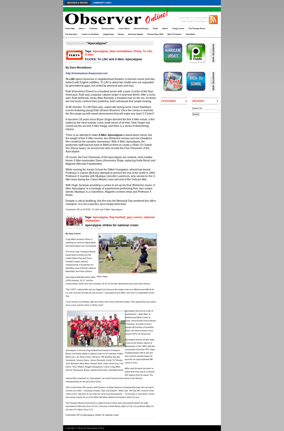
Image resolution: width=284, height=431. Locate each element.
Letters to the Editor (90, 34)
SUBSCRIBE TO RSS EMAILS (194, 21)
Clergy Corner (178, 28)
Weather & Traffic (77, 3)
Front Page (70, 28)
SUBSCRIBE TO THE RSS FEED (193, 18)
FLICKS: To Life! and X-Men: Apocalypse (113, 59)
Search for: (197, 108)
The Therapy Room (197, 28)
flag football (117, 217)
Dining (121, 34)
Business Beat (108, 28)
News (82, 28)
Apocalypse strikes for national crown (111, 225)
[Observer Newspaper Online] (95, 13)
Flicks (155, 28)
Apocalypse (100, 51)
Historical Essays (141, 28)
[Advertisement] (204, 165)
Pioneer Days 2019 (155, 34)
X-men (89, 54)
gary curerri (134, 217)
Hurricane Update (135, 34)
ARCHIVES (198, 101)
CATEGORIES (168, 101)
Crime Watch (124, 28)
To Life (147, 51)
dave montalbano (120, 51)
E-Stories (93, 28)
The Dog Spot (71, 34)
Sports (165, 28)
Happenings (108, 34)
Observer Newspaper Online (91, 428)
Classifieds (190, 34)
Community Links (102, 3)
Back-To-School (174, 34)
